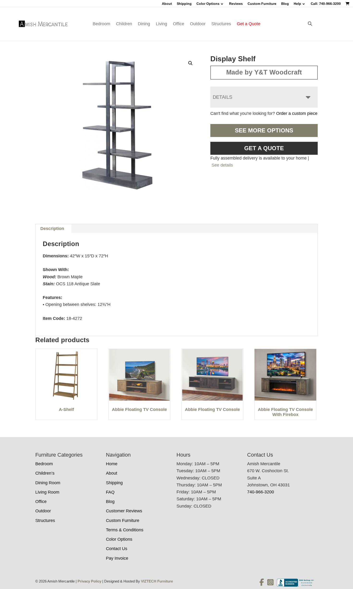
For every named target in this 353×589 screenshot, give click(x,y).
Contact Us (116, 548)
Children (124, 23)
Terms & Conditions (124, 529)
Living (161, 23)
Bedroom (101, 23)
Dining (144, 23)
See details (222, 165)
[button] (190, 63)
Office (178, 23)
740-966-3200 (260, 492)
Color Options (207, 4)
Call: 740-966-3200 (326, 4)
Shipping (184, 4)
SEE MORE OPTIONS (264, 130)
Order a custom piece (296, 113)
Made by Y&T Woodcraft (264, 72)
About (167, 4)
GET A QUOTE (264, 148)
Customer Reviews (124, 510)
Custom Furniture (262, 4)
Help (297, 4)
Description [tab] (52, 228)
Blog (285, 4)
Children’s (45, 473)
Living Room (47, 492)
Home (111, 463)
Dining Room (47, 482)
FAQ (110, 492)
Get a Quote (248, 23)
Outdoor (198, 23)
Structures (221, 23)
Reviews (236, 4)
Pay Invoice (117, 558)
